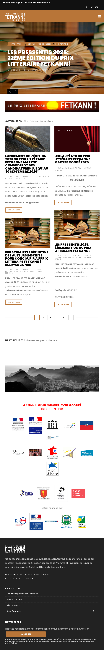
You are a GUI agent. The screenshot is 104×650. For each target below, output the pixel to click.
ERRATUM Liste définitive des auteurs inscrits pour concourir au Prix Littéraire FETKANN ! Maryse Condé (26, 258)
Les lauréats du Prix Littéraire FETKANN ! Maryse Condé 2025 (72, 159)
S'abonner (26, 634)
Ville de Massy (13, 605)
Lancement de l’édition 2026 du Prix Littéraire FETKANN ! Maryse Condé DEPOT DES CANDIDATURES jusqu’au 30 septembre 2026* (26, 164)
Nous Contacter (14, 611)
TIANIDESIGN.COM (26, 579)
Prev (10, 91)
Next (15, 91)
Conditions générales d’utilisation (22, 593)
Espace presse (17, 36)
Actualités (21, 178)
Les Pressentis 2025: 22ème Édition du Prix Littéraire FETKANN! (73, 247)
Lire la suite (13, 210)
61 (64, 318)
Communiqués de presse (39, 36)
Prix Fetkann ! (62, 36)
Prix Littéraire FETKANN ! (20, 177)
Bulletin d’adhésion (15, 599)
